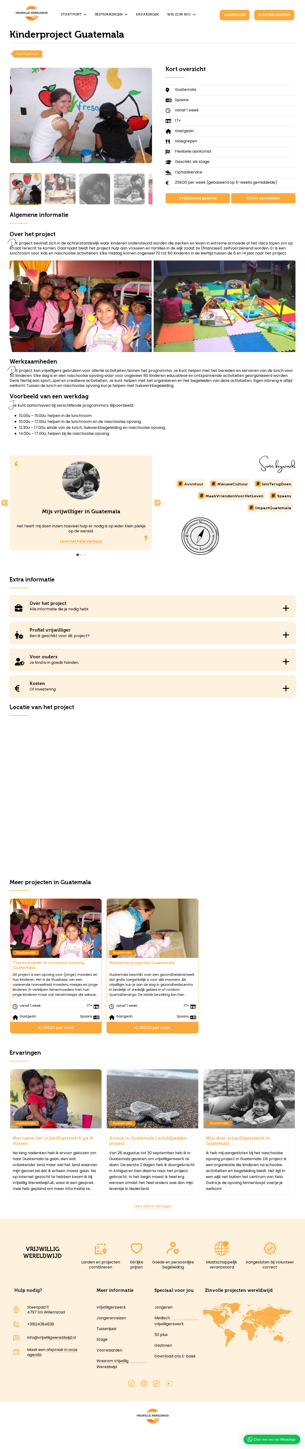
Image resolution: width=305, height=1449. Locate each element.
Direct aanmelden (263, 198)
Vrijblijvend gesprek (198, 198)
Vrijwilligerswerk (27, 54)
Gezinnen (163, 1345)
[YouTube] (169, 1384)
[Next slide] (145, 117)
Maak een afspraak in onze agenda (52, 1352)
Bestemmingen (109, 14)
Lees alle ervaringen (152, 1206)
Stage (102, 1339)
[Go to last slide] (4, 503)
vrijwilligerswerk (111, 1307)
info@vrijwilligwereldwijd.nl (51, 1337)
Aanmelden (234, 15)
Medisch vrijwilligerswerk (169, 1321)
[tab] (77, 554)
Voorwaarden (109, 1350)
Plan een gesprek (274, 15)
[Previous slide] (16, 117)
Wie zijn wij (180, 14)
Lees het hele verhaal (81, 541)
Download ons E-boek (175, 1356)
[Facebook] (131, 1384)
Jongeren (163, 1307)
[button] (26, 189)
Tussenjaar (107, 1328)
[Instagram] (144, 1384)
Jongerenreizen (111, 1318)
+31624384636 (40, 1324)
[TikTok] (156, 1384)
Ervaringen (147, 14)
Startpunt (72, 14)
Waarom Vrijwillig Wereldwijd (112, 1364)
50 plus (161, 1334)
